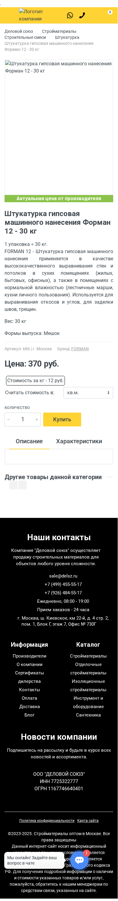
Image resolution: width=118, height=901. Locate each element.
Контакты (29, 689)
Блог (29, 715)
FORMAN (80, 348)
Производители (29, 656)
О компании (30, 664)
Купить (62, 419)
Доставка (29, 706)
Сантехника (88, 715)
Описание (29, 441)
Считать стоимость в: (29, 392)
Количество (17, 407)
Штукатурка (67, 37)
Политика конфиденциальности (47, 821)
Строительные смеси (25, 37)
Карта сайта (88, 821)
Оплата (29, 698)
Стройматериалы (59, 31)
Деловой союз (19, 31)
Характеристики (79, 441)
